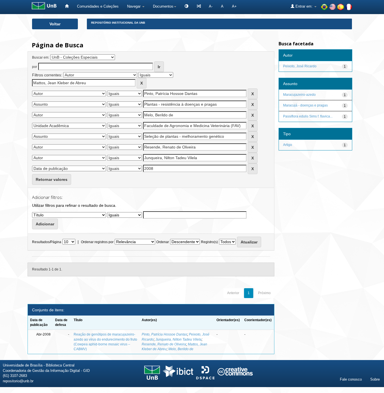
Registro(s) (209, 242)
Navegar (134, 6)
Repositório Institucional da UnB (118, 22)
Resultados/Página (46, 242)
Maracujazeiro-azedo (299, 95)
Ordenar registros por (97, 242)
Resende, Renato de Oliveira (164, 344)
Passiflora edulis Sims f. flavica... (308, 116)
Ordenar (162, 242)
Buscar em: (40, 57)
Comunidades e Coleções (98, 6)
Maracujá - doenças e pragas (305, 105)
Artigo (287, 145)
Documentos (163, 6)
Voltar (54, 24)
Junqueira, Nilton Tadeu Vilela (178, 339)
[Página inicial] (67, 6)
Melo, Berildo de (180, 349)
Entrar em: (304, 6)
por (34, 67)
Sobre (375, 379)
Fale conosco (351, 379)
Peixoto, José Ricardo (300, 66)
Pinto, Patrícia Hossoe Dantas (164, 334)
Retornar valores (51, 179)
